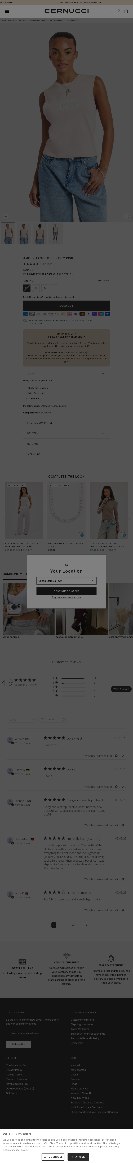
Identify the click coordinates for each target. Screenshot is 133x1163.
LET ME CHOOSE (53, 1156)
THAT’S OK (78, 1156)
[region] (66, 1146)
